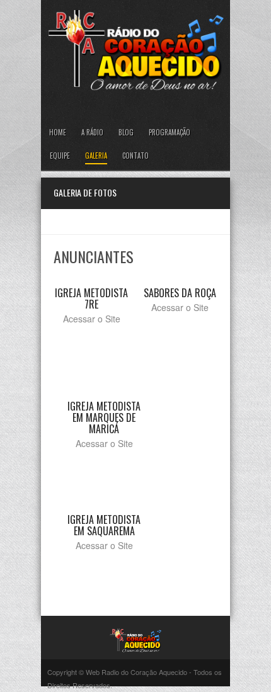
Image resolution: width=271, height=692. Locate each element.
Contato (135, 155)
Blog (126, 132)
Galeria (96, 155)
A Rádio (92, 132)
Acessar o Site (91, 318)
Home (57, 132)
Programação (169, 132)
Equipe (60, 155)
